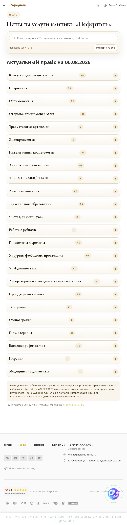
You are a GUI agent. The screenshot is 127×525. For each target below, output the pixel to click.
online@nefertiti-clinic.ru (82, 454)
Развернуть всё (105, 47)
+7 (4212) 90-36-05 (73, 404)
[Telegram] (23, 458)
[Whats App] (39, 458)
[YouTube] (31, 458)
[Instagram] (15, 458)
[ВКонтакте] (7, 458)
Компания (39, 444)
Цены (23, 444)
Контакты (57, 444)
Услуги (8, 444)
